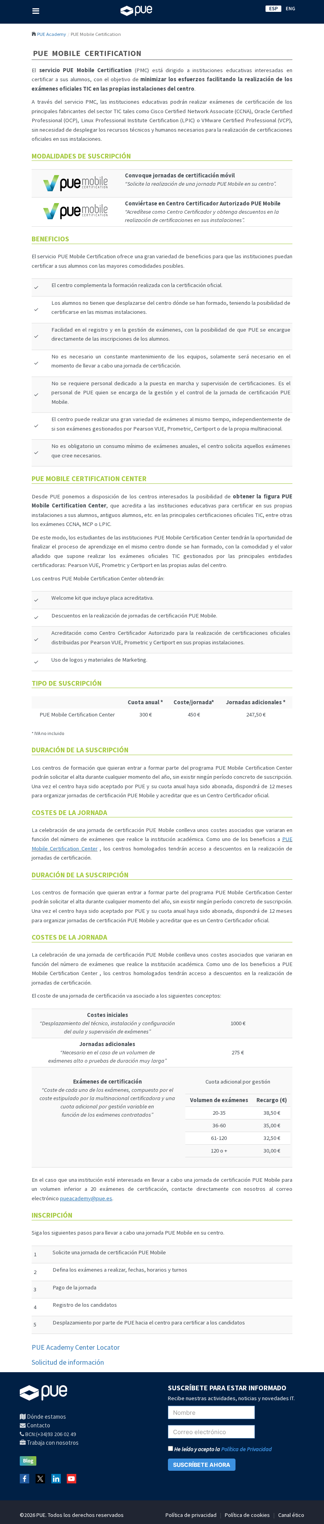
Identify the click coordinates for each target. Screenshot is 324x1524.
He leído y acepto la (222, 1449)
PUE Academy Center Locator (76, 1347)
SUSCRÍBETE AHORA (201, 1464)
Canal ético (291, 1514)
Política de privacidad (191, 1514)
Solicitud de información (68, 1362)
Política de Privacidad (246, 1449)
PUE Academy (51, 34)
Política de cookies (247, 1514)
